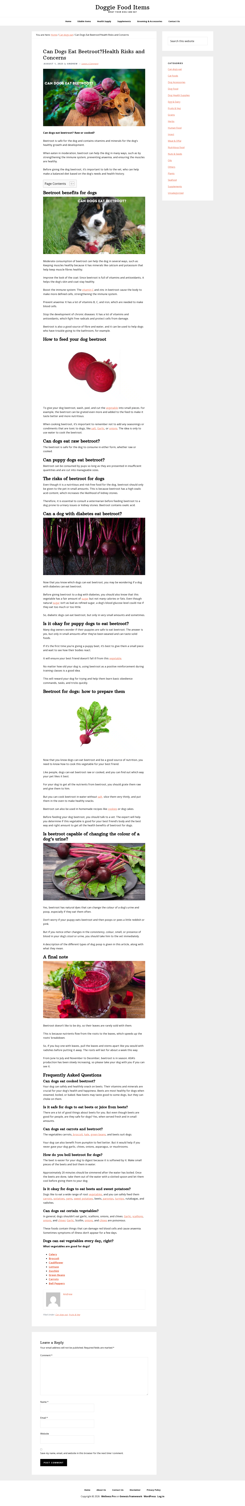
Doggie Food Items (122, 7)
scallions (137, 1216)
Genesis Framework (131, 1496)
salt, (100, 796)
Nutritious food (176, 147)
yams (69, 1198)
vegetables (95, 1194)
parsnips (108, 1198)
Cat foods (173, 75)
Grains (171, 114)
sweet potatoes (83, 1198)
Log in (160, 1496)
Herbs (171, 121)
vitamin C (88, 289)
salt (93, 428)
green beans (98, 1134)
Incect (171, 134)
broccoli (77, 1134)
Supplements (175, 186)
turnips (119, 1198)
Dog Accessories (176, 82)
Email (44, 1417)
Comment (46, 1355)
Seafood (172, 180)
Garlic (100, 428)
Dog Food (173, 88)
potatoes (59, 1198)
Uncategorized (175, 193)
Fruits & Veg (74, 1314)
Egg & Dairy (174, 101)
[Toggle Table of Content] (70, 183)
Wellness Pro (108, 1496)
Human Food (174, 127)
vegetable (112, 408)
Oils (170, 160)
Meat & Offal (174, 140)
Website (44, 1433)
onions (113, 428)
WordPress (150, 1496)
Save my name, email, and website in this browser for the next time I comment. (81, 1453)
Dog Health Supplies (179, 95)
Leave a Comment (89, 63)
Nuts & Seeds (175, 153)
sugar (85, 598)
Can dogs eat (61, 1314)
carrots (47, 1198)
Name (44, 1401)
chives (62, 1220)
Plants (171, 173)
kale (86, 1134)
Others (171, 167)
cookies (112, 809)
